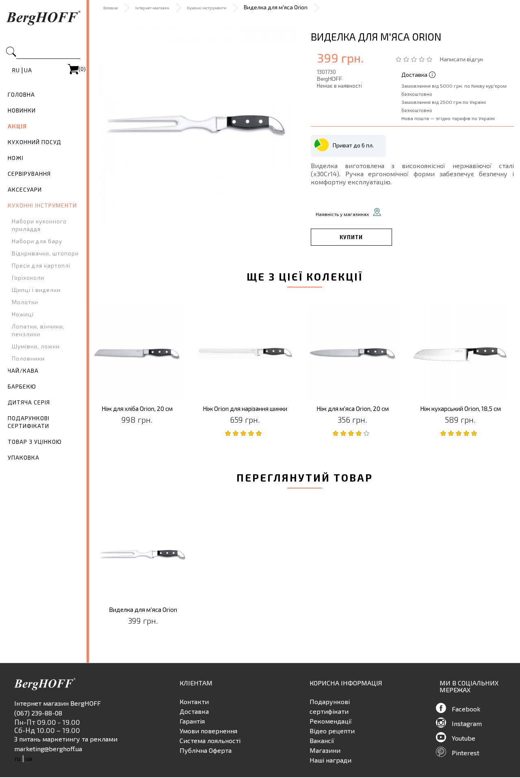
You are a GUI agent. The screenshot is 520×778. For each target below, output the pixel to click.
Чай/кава (23, 370)
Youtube (463, 738)
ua (28, 70)
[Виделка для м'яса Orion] (196, 124)
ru (16, 70)
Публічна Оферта (206, 750)
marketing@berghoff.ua (48, 748)
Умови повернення (208, 731)
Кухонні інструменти (42, 205)
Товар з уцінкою (35, 441)
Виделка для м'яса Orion (143, 609)
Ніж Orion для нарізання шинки (245, 408)
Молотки (25, 301)
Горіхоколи (28, 277)
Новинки (22, 110)
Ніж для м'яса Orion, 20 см (352, 408)
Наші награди (330, 760)
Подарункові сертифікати (29, 422)
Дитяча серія (29, 402)
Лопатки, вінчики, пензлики (38, 330)
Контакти (194, 701)
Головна (21, 94)
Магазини (325, 750)
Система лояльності (210, 740)
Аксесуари (25, 189)
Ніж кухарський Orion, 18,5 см (460, 408)
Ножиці (23, 314)
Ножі (16, 157)
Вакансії (322, 740)
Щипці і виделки (36, 289)
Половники (28, 358)
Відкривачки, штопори (45, 253)
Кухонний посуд (34, 141)
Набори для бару (37, 241)
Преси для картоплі (41, 265)
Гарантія (192, 721)
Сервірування (29, 173)
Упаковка (23, 457)
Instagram (467, 723)
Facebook (466, 709)
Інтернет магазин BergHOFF (57, 703)
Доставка (194, 711)
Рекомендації (331, 721)
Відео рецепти (332, 731)
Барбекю (22, 386)
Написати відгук (461, 59)
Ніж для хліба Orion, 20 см (137, 408)
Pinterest (465, 752)
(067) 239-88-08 (38, 713)
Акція (17, 126)
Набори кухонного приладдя (39, 225)
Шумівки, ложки (36, 346)
